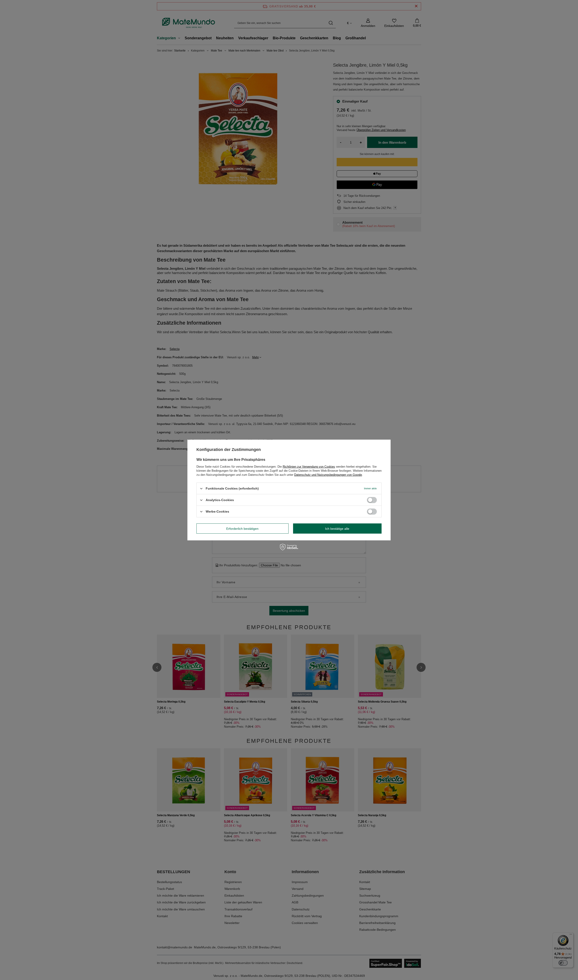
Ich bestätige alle (337, 528)
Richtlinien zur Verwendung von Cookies (309, 466)
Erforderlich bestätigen (242, 528)
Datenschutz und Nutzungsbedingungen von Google (328, 474)
